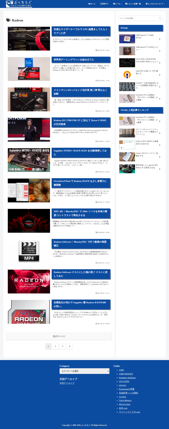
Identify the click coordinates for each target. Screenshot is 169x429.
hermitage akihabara (127, 378)
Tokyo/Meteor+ (125, 400)
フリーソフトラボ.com (129, 412)
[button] (160, 18)
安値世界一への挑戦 (128, 393)
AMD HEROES (126, 374)
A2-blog (122, 397)
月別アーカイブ (67, 383)
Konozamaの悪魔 (126, 389)
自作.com (123, 408)
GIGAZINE (124, 381)
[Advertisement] (141, 196)
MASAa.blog (124, 404)
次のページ (59, 336)
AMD (121, 370)
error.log (122, 385)
